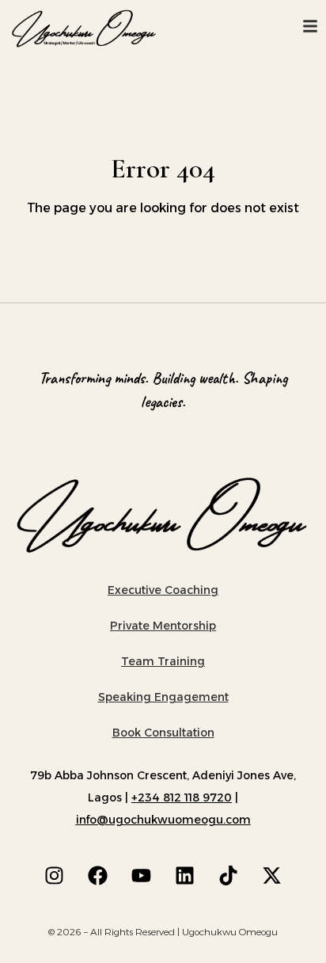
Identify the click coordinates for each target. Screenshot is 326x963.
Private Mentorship (163, 626)
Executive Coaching (163, 590)
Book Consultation (163, 732)
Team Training (163, 661)
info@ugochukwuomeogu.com (163, 820)
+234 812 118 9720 (181, 797)
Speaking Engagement (163, 697)
